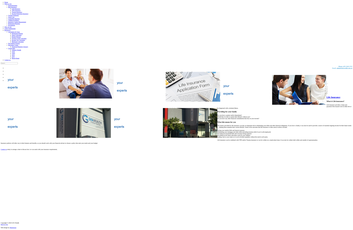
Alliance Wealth (16, 50)
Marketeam (13, 227)
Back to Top (4, 224)
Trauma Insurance (17, 12)
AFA (13, 55)
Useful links (11, 48)
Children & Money (13, 20)
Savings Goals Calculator (19, 38)
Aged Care (11, 17)
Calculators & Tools (14, 32)
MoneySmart (15, 58)
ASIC (13, 53)
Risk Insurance (12, 7)
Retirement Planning (14, 23)
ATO (13, 56)
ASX (13, 52)
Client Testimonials (10, 28)
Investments (11, 25)
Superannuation (12, 5)
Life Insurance (16, 9)
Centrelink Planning (14, 19)
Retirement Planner (17, 33)
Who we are (7, 27)
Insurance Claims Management (17, 22)
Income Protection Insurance (20, 14)
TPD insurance (16, 10)
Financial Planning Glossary (20, 47)
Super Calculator (17, 35)
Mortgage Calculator (18, 42)
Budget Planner (16, 37)
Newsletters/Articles (14, 43)
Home (6, 2)
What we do (7, 4)
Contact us (7, 60)
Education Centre (13, 45)
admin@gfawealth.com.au (344, 68)
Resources (7, 30)
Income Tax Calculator (18, 40)
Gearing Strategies (13, 15)
